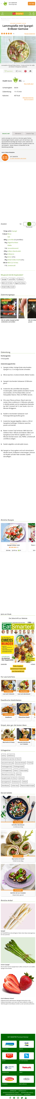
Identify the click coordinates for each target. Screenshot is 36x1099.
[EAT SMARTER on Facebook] (10, 1098)
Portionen (29, 227)
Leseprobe (4, 664)
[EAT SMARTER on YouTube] (26, 1098)
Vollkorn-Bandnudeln (14, 251)
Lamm (3, 755)
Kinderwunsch (16, 782)
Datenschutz (22, 1090)
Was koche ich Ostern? (8, 774)
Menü (2, 14)
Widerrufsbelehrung (27, 1092)
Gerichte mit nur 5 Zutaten (18, 893)
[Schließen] (1, 3)
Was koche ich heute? (18, 859)
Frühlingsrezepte (19, 766)
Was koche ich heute (8, 742)
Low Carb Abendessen (24, 694)
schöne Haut (15, 785)
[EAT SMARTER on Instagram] (18, 1098)
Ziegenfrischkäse (13, 242)
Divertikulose (5, 785)
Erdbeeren (11, 254)
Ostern (16, 770)
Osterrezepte (23, 770)
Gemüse (21, 778)
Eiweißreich (8, 717)
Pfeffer (10, 245)
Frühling (30, 763)
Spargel (14, 231)
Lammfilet (11, 240)
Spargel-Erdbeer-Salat (13, 545)
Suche (30, 14)
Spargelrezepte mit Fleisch (9, 778)
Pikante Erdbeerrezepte (27, 785)
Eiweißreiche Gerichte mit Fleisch (11, 759)
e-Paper (33, 664)
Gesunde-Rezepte (21, 763)
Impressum (13, 1090)
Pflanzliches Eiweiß (24, 717)
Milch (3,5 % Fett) (13, 263)
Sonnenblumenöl (13, 248)
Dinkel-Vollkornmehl (14, 260)
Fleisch (19, 774)
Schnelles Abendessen (18, 825)
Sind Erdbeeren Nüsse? (7, 998)
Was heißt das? (28, 84)
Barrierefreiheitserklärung (14, 1094)
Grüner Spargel (5, 964)
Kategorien (27, 1094)
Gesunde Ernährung (7, 763)
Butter (10, 257)
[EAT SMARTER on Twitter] (22, 1098)
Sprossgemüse (6, 782)
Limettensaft (11, 265)
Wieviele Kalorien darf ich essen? (28, 98)
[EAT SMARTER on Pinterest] (14, 1098)
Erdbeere (20, 279)
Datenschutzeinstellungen (11, 1092)
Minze (9, 234)
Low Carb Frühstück (8, 694)
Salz (9, 237)
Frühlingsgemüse (7, 770)
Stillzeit (25, 782)
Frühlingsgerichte (7, 766)
